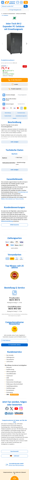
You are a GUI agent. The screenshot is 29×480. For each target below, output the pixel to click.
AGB (7, 378)
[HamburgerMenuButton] (2, 2)
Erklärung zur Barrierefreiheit (14, 384)
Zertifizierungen (10, 388)
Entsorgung (9, 392)
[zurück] (2, 43)
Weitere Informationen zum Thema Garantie (12, 199)
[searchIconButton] (26, 6)
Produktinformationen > (8, 60)
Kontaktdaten (10, 390)
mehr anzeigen (14, 142)
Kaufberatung (10, 369)
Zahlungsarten (10, 357)
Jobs (12, 394)
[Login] (17, 2)
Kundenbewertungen (21, 116)
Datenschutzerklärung (7, 221)
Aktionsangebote (11, 371)
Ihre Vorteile (9, 355)
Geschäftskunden (11, 373)
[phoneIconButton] (14, 292)
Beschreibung (8, 112)
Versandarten (10, 359)
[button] (17, 2)
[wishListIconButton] (21, 2)
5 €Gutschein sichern (14, 345)
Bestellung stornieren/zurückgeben (16, 365)
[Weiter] (26, 43)
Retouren (9, 367)
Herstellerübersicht (23, 192)
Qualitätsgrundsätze (12, 386)
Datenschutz (9, 380)
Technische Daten (21, 112)
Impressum (9, 376)
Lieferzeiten (9, 361)
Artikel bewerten (14, 224)
